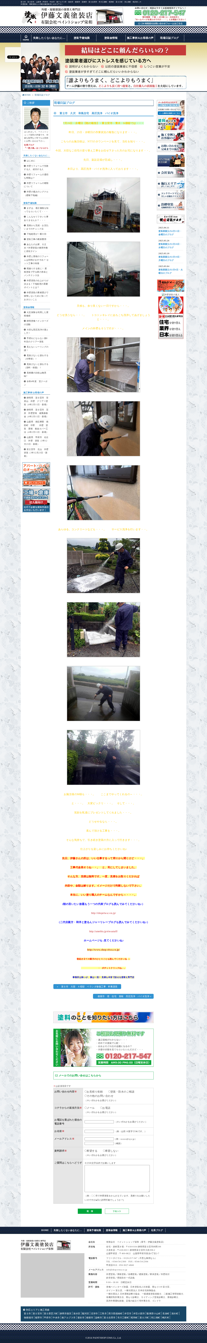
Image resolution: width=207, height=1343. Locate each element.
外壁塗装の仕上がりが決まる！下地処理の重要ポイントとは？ (36, 284)
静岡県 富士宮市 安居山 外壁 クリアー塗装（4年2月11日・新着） (36, 401)
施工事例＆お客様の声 (140, 37)
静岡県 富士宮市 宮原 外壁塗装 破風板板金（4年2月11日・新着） (36, 413)
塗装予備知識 (82, 37)
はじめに (31, 161)
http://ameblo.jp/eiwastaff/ (103, 931)
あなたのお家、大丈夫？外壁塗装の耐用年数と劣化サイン (36, 247)
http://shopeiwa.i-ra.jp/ (103, 913)
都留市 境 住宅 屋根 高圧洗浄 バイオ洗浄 (122, 996)
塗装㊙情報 (111, 37)
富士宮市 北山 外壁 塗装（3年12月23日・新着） (37, 452)
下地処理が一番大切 (36, 234)
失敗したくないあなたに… (49, 37)
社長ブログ (157, 1230)
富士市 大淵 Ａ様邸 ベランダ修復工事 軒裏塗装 (89, 986)
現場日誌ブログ (169, 37)
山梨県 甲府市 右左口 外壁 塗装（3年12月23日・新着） (36, 440)
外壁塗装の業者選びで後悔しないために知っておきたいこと (36, 296)
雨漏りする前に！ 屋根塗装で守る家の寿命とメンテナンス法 (36, 272)
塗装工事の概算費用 (36, 239)
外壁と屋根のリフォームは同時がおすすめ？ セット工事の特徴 (36, 259)
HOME (27, 95)
